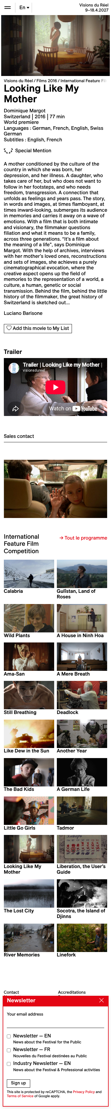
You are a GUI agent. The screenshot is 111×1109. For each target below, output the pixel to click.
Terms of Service (20, 1096)
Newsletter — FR (50, 1052)
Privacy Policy (84, 1092)
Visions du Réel (18, 80)
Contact (11, 992)
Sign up (18, 1083)
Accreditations (72, 992)
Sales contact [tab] (19, 436)
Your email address (25, 1014)
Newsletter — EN (47, 1038)
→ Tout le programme (83, 538)
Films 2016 (46, 80)
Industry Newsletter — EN (56, 1066)
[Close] (100, 1001)
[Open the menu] (7, 7)
